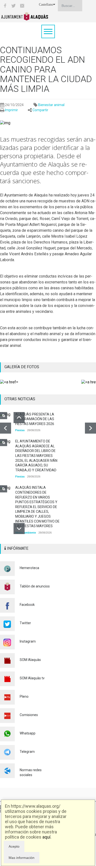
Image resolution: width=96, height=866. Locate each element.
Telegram (27, 752)
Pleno (24, 696)
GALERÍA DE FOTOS (21, 367)
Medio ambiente (25, 532)
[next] (90, 428)
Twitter (25, 623)
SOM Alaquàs (30, 660)
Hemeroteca (29, 568)
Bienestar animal (51, 105)
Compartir (40, 110)
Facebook (27, 605)
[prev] (5, 428)
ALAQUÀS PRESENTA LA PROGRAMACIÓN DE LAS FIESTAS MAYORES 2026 (34, 419)
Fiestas (20, 430)
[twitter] (13, 5)
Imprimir (11, 110)
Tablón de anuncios (35, 586)
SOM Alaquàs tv (32, 678)
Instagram (28, 641)
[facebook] (5, 5)
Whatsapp (27, 733)
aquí (46, 837)
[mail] (22, 5)
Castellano (46, 4)
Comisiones (29, 715)
